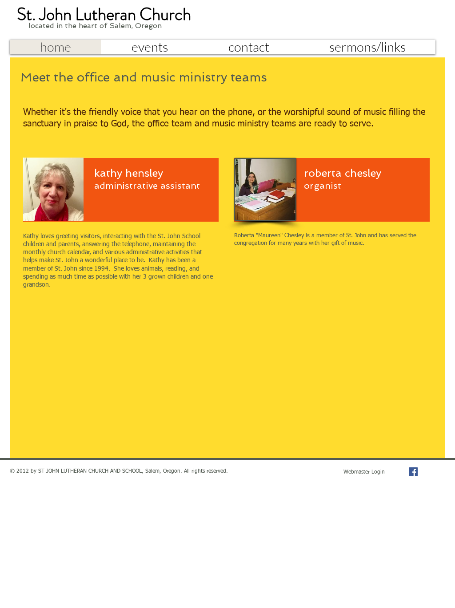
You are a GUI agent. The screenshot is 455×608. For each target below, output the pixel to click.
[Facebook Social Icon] (413, 471)
